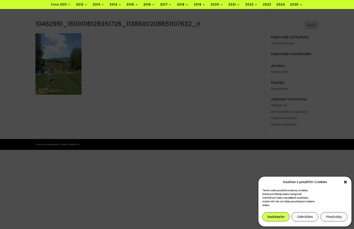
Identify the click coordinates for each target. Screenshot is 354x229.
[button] (345, 182)
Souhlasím (276, 217)
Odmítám (305, 217)
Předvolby (334, 217)
